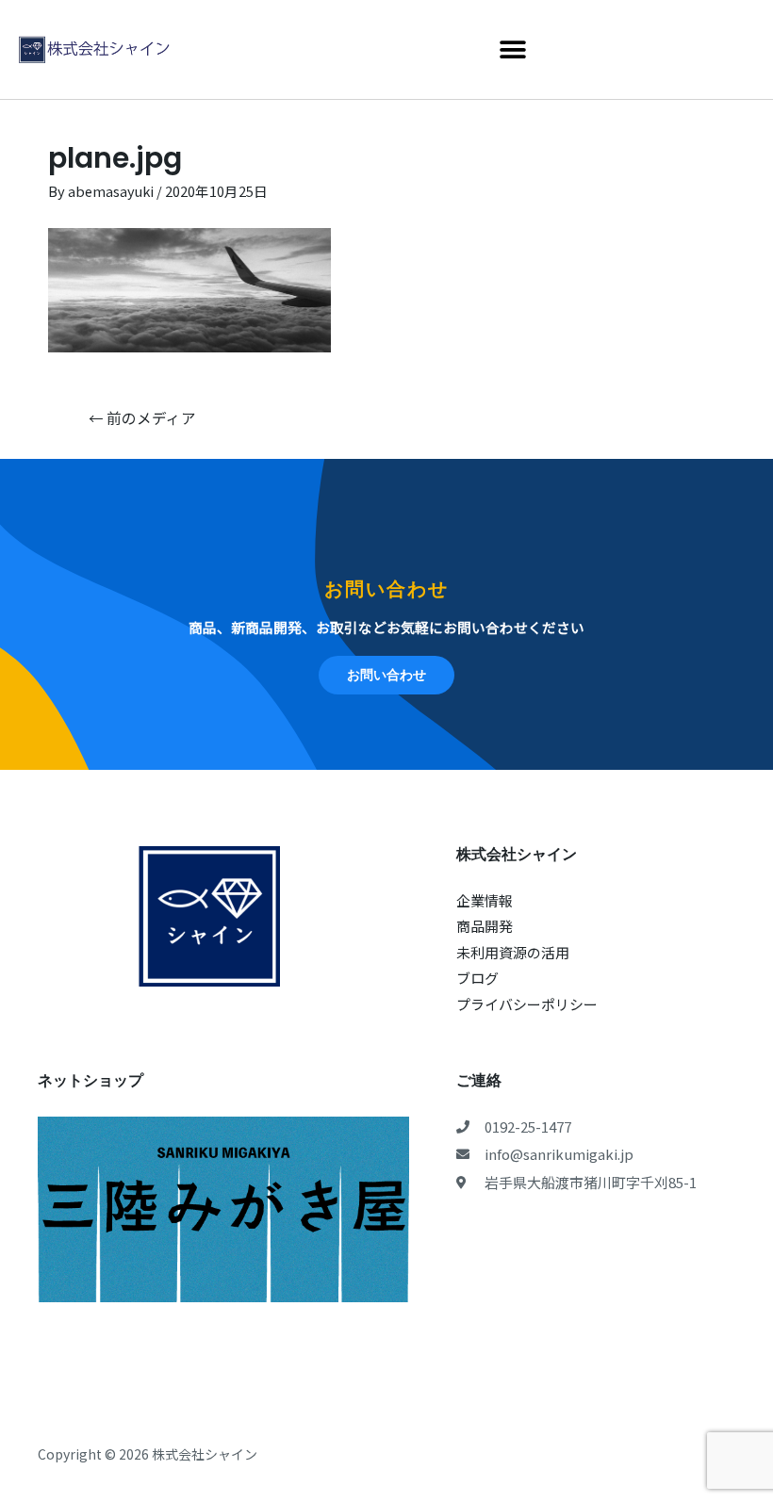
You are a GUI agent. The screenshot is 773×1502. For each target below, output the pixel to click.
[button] (512, 49)
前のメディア (142, 417)
